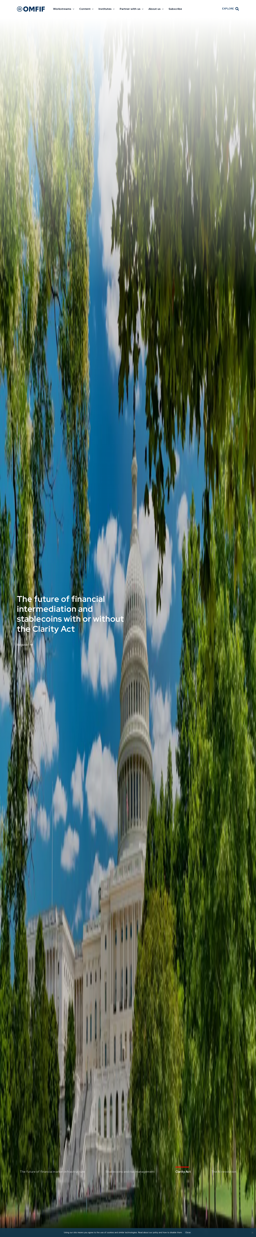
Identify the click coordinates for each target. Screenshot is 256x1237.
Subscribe (175, 8)
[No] (252, 1232)
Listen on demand (29, 635)
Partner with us (130, 8)
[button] (72, 9)
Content (85, 8)
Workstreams (62, 8)
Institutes (105, 8)
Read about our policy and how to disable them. (160, 1232)
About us (154, 8)
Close (188, 1232)
